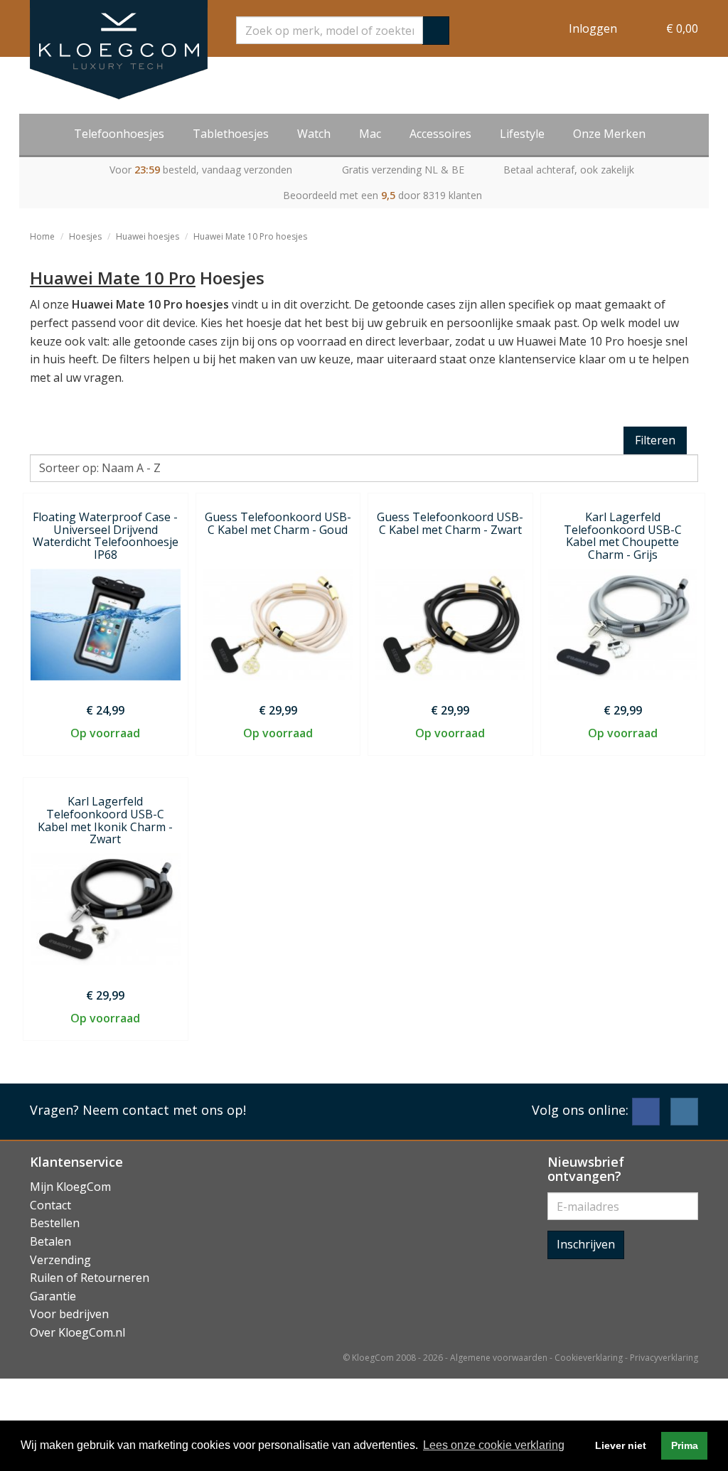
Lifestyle (522, 133)
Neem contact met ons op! (164, 1109)
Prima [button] (684, 1445)
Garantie (53, 1296)
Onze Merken (609, 133)
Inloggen (593, 28)
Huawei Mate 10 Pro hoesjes (250, 236)
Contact (50, 1205)
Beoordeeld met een (382, 195)
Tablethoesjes (231, 133)
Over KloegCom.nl (77, 1332)
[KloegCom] (119, 50)
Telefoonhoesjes (119, 133)
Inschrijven (586, 1244)
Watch (314, 133)
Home (42, 236)
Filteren (655, 440)
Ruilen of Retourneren (89, 1277)
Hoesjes (85, 236)
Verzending (60, 1260)
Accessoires (440, 133)
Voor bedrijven (69, 1314)
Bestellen (55, 1223)
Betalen (50, 1241)
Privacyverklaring (664, 1358)
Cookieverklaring (589, 1358)
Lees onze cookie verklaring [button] (493, 1445)
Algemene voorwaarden (498, 1358)
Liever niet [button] (620, 1445)
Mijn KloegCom (70, 1186)
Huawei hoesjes (147, 236)
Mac (370, 133)
